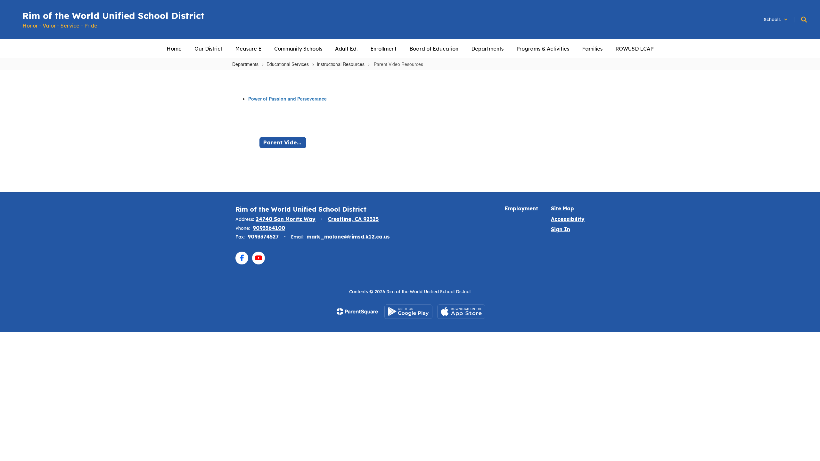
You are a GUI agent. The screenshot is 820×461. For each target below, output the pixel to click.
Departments (245, 64)
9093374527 (263, 236)
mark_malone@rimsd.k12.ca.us (348, 236)
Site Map (562, 208)
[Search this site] (804, 19)
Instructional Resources (341, 64)
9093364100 (269, 228)
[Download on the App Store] (461, 311)
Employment (521, 208)
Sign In (560, 229)
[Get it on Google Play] (408, 311)
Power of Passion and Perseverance (287, 98)
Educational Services (287, 64)
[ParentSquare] (357, 311)
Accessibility (568, 219)
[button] (776, 19)
